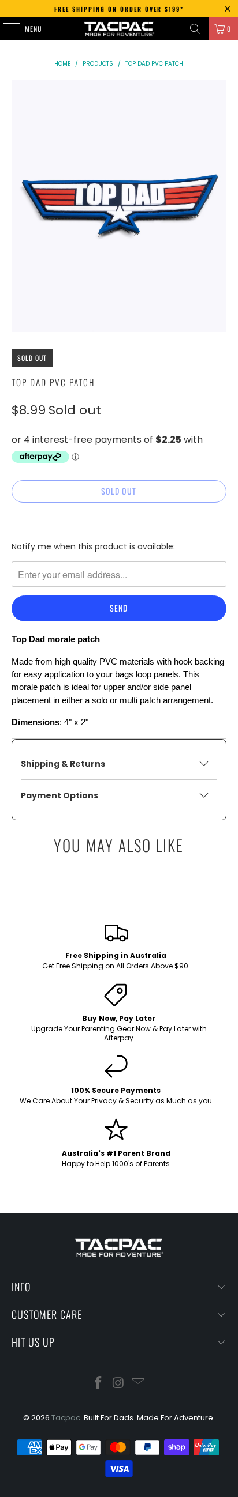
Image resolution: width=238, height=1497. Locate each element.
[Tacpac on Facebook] (98, 1383)
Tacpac (65, 1417)
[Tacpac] (119, 28)
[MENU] (5, 28)
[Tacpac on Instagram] (118, 1383)
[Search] (195, 28)
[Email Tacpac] (138, 1383)
